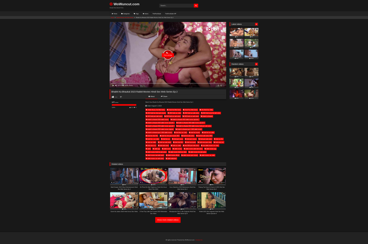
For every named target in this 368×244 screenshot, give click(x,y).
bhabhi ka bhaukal (207, 116)
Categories (126, 13)
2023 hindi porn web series (154, 116)
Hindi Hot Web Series (175, 109)
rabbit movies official (173, 155)
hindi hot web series (188, 135)
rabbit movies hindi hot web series (156, 152)
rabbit (149, 148)
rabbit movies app (211, 148)
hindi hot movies (195, 132)
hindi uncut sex (219, 142)
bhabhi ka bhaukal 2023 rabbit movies (157, 119)
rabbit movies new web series (155, 155)
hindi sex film (219, 139)
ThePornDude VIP (170, 13)
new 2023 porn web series (192, 145)
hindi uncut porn (191, 142)
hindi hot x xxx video (153, 139)
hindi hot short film (152, 135)
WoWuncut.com (126, 4)
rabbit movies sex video (208, 155)
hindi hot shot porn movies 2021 (170, 135)
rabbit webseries (172, 158)
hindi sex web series (165, 142)
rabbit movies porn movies (190, 155)
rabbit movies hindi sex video (178, 152)
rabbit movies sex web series (155, 158)
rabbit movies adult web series (194, 148)
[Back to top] (362, 238)
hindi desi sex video (181, 132)
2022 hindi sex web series (192, 113)
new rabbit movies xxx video (211, 145)
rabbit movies (178, 148)
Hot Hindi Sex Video (207, 109)
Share (165, 96)
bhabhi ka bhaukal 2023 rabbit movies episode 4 (160, 126)
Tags (137, 13)
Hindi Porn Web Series (191, 109)
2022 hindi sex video (175, 113)
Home (115, 13)
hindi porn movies (191, 139)
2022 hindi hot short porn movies (156, 113)
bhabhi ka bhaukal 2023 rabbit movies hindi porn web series (194, 126)
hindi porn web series (206, 139)
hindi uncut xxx (151, 145)
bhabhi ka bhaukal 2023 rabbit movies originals (160, 129)
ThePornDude (156, 13)
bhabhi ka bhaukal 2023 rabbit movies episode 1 (185, 119)
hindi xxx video (176, 145)
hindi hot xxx (166, 139)
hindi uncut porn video (205, 142)
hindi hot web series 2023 (205, 135)
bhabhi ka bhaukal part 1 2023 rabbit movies (189, 129)
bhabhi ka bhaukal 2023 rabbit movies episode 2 (160, 122)
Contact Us (199, 240)
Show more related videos (168, 220)
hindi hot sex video (209, 132)
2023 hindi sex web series (173, 116)
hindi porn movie (178, 139)
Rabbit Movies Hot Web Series (124, 17)
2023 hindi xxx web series (191, 116)
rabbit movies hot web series (198, 152)
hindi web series (164, 145)
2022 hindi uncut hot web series (211, 113)
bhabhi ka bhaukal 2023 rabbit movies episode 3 (191, 122)
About (152, 96)
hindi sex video (151, 142)
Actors (146, 13)
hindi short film (179, 142)
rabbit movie (167, 148)
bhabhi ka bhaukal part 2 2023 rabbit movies (159, 132)
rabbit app (157, 148)
